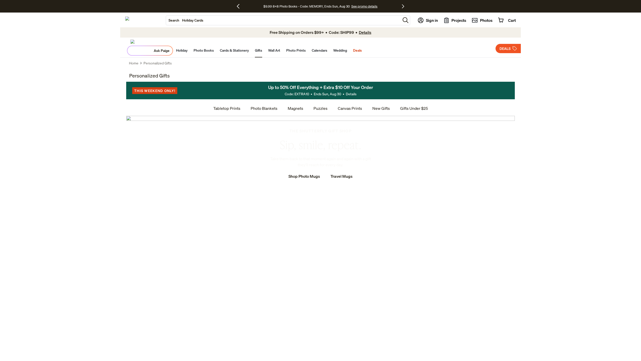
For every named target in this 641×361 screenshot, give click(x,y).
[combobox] (283, 20)
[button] (405, 20)
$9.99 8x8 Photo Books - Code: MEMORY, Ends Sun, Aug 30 (306, 6)
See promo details (364, 6)
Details (351, 94)
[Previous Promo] (240, 6)
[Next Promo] (403, 6)
